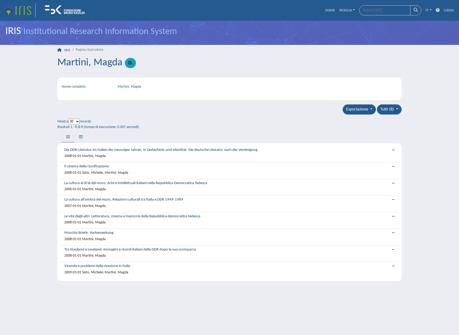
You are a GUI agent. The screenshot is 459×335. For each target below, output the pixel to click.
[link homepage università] (67, 10)
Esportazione (357, 109)
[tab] (68, 137)
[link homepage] (19, 10)
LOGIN (449, 10)
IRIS (67, 50)
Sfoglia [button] (345, 10)
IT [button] (427, 10)
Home (330, 10)
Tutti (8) (387, 109)
